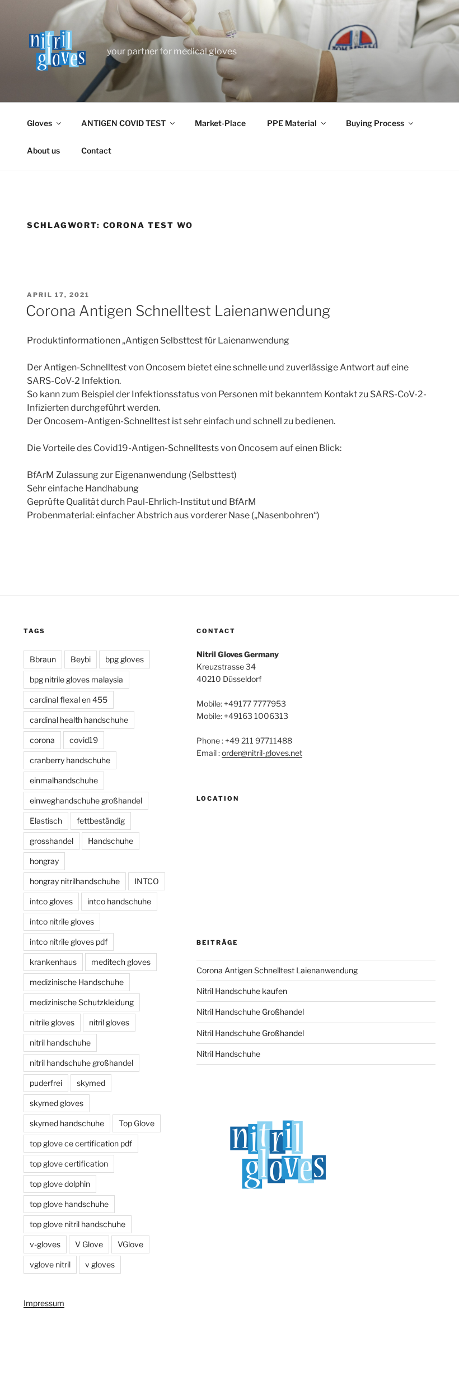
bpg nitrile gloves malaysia (76, 679)
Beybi (81, 659)
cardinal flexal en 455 (68, 699)
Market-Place (220, 123)
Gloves (39, 123)
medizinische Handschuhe (77, 982)
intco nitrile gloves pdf (68, 941)
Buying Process (375, 123)
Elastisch (46, 820)
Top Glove (136, 1123)
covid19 (83, 740)
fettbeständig (101, 820)
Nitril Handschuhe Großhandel (250, 1011)
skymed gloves (56, 1103)
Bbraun (43, 659)
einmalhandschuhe (64, 780)
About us (43, 150)
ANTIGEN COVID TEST (123, 123)
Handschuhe (110, 841)
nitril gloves (109, 1022)
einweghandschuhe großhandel (86, 800)
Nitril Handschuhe (228, 1053)
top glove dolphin (60, 1183)
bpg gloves (124, 659)
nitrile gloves (52, 1022)
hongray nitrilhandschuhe (75, 881)
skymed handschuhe (67, 1123)
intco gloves (51, 901)
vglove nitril (50, 1264)
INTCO (146, 881)
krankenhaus (53, 962)
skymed (91, 1083)
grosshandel (51, 841)
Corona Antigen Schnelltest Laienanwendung (178, 310)
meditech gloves (121, 962)
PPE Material (292, 123)
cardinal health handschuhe (79, 719)
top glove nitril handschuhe (77, 1224)
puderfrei (46, 1083)
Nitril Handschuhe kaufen (241, 991)
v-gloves (45, 1244)
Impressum (44, 1303)
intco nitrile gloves (62, 921)
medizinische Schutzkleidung (82, 1002)
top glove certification (69, 1163)
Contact (96, 150)
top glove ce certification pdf (81, 1143)
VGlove (130, 1244)
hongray (44, 861)
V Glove (89, 1244)
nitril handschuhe (60, 1042)
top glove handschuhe (69, 1204)
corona (42, 740)
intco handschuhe (119, 901)
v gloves (100, 1264)
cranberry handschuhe (70, 760)
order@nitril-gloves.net (262, 753)
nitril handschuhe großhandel (81, 1062)
